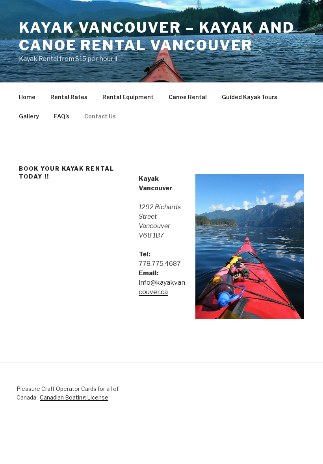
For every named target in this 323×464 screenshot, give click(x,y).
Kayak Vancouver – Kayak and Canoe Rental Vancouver (157, 36)
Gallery (29, 116)
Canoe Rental (188, 97)
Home (27, 97)
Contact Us (100, 116)
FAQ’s (61, 116)
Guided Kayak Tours (249, 97)
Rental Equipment (128, 97)
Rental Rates (68, 97)
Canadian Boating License (74, 397)
